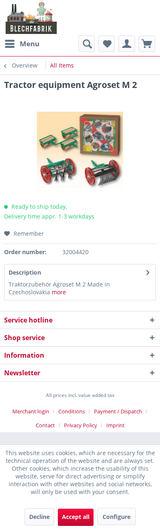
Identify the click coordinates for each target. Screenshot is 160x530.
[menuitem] (21, 44)
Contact (45, 425)
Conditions (71, 411)
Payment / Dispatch (118, 411)
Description (25, 272)
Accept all (75, 517)
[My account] (127, 44)
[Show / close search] (86, 44)
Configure (116, 517)
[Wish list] (106, 44)
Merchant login (30, 411)
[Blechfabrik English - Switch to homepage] (31, 17)
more (59, 292)
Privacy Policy (80, 425)
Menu (29, 43)
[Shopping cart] (147, 44)
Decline (39, 517)
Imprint (115, 425)
